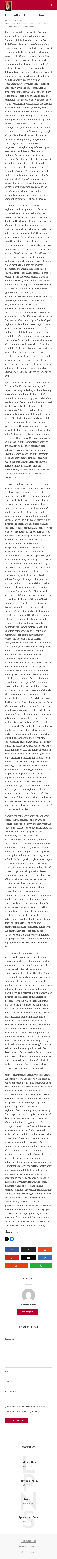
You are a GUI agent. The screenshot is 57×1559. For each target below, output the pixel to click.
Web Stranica (11, 1392)
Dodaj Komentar (28, 26)
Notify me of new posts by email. (22, 1411)
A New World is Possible (24, 23)
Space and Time (28, 1517)
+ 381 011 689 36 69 (28, 1541)
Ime (7, 1371)
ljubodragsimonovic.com (29, 1547)
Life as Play (28, 1462)
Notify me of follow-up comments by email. (27, 1407)
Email (8, 1382)
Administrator (16, 20)
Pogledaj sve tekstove (27, 1313)
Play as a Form (28, 1481)
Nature (28, 1499)
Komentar (9, 1339)
